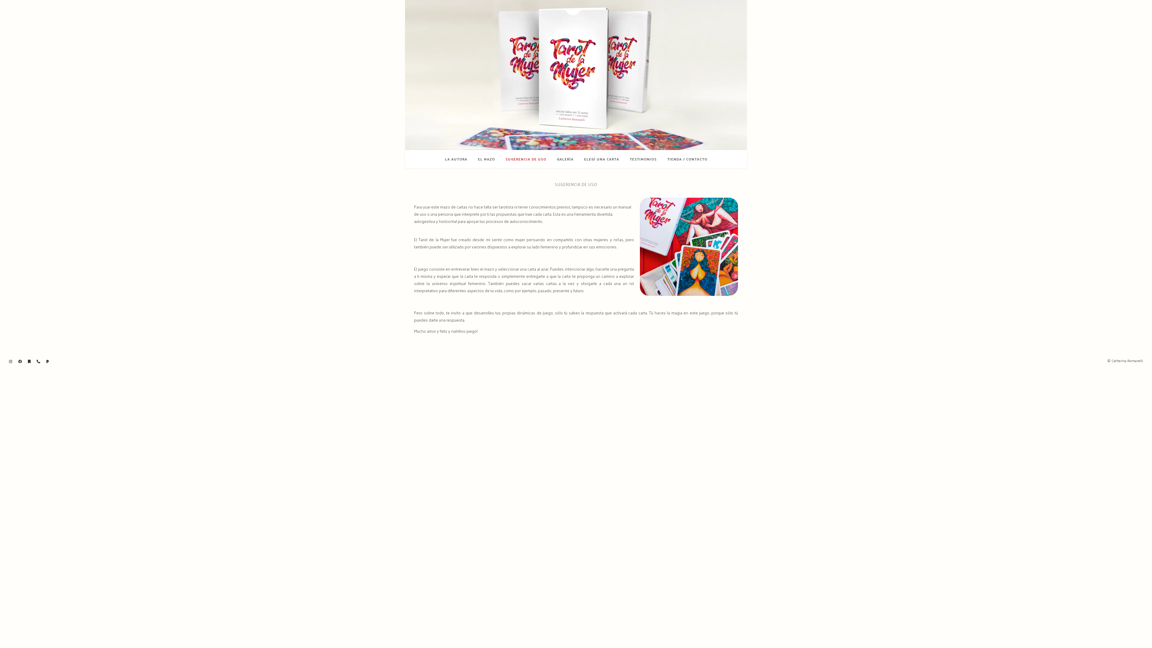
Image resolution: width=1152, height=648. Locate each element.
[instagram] (11, 361)
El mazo (486, 159)
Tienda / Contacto (687, 159)
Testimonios (643, 159)
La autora (456, 159)
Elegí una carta (601, 159)
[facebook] (20, 361)
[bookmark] (30, 361)
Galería (565, 159)
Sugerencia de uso (526, 159)
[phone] (39, 361)
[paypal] (47, 361)
